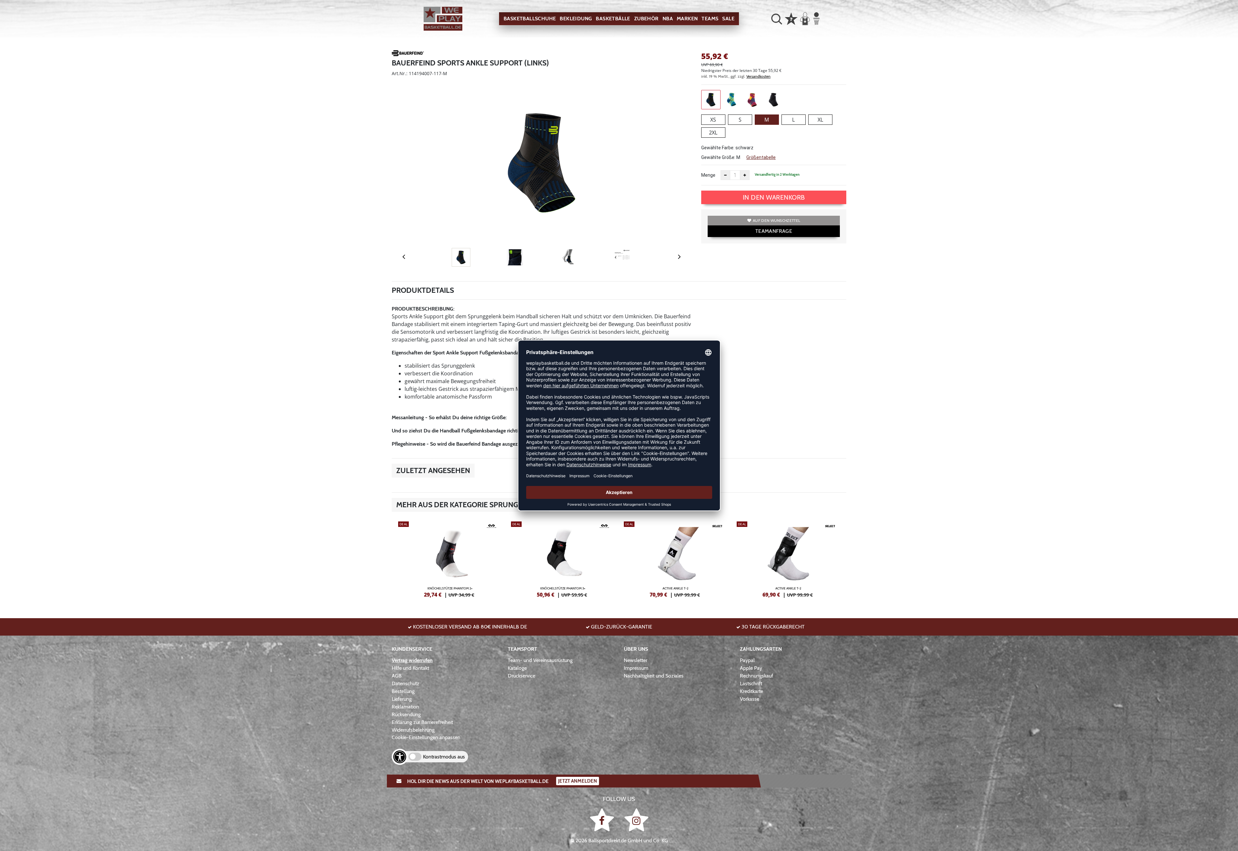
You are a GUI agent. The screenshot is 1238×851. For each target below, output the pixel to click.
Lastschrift (751, 683)
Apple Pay (751, 668)
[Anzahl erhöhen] (745, 175)
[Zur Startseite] (443, 18)
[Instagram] (636, 820)
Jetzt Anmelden (577, 781)
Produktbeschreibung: (423, 309)
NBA (668, 18)
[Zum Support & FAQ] (791, 18)
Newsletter (635, 660)
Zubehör (646, 18)
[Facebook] (603, 820)
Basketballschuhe (530, 18)
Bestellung (403, 691)
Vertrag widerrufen (412, 660)
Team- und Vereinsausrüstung (540, 660)
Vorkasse (749, 699)
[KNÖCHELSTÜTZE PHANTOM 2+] (450, 558)
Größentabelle (761, 157)
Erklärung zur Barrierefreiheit (422, 722)
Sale (728, 18)
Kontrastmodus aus (444, 757)
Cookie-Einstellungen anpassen (426, 737)
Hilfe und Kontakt (410, 668)
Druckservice (521, 676)
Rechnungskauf (756, 676)
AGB (397, 676)
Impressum (636, 668)
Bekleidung (576, 18)
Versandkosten (758, 76)
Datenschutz (405, 683)
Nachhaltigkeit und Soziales (653, 676)
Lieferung (402, 699)
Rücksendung (406, 714)
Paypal (747, 660)
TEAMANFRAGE (773, 231)
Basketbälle (613, 18)
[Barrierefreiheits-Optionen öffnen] (400, 757)
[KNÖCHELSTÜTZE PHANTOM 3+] (562, 558)
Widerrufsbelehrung (413, 730)
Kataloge (517, 668)
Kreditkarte (751, 691)
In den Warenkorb (774, 197)
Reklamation (405, 707)
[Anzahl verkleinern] (725, 175)
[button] (776, 18)
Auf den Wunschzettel (776, 220)
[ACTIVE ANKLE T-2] (675, 558)
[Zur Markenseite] (408, 54)
